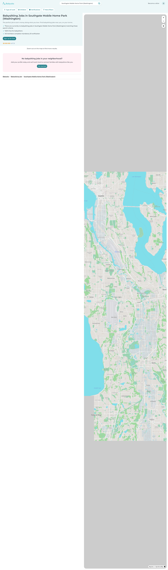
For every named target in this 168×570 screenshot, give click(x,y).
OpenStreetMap (159, 566)
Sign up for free (9, 38)
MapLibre (151, 566)
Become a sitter (153, 3)
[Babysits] (8, 3)
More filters (49, 10)
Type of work (10, 10)
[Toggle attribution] (165, 567)
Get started (42, 66)
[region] (125, 291)
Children (23, 10)
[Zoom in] (163, 17)
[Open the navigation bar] (163, 3)
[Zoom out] (163, 21)
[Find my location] (163, 26)
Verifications (35, 10)
